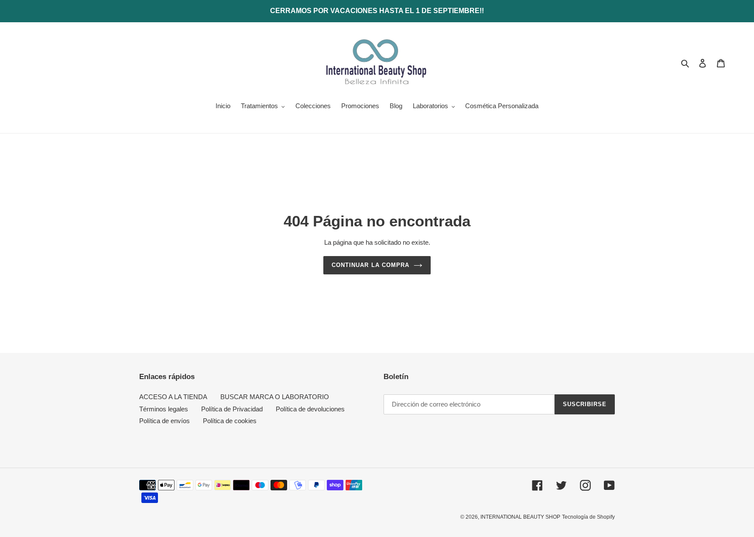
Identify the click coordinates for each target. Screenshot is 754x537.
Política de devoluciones (310, 409)
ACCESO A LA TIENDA (173, 396)
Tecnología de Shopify (588, 517)
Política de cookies (230, 420)
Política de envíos (164, 420)
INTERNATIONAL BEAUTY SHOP (520, 517)
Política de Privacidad (232, 409)
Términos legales (163, 409)
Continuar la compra (370, 265)
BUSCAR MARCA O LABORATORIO (274, 396)
